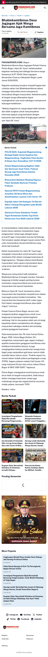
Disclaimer (30, 635)
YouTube (27, 615)
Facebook (25, 619)
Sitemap (5, 646)
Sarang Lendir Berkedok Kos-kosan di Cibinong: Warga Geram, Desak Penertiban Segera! (35, 443)
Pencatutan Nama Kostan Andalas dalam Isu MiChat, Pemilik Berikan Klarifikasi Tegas (35, 467)
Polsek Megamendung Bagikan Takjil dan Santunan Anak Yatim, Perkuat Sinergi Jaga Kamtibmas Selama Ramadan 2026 (22, 170)
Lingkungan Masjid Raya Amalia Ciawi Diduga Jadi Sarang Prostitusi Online (22, 558)
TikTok (13, 619)
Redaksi (4, 635)
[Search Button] (45, 8)
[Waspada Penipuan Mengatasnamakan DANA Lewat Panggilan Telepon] (35, 406)
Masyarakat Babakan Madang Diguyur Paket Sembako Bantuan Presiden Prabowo (23, 183)
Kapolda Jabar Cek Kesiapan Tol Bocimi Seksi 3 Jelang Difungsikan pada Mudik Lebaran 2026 (23, 204)
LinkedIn (38, 619)
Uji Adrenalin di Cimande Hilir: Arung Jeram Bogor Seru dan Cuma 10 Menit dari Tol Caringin (12, 443)
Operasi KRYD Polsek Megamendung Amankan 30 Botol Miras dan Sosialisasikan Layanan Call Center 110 (23, 194)
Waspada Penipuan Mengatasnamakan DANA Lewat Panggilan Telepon (35, 418)
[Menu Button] (3, 8)
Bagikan (40, 32)
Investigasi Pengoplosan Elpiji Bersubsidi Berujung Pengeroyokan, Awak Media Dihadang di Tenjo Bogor (12, 418)
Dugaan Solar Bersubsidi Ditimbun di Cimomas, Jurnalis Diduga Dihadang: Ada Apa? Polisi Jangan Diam (12, 467)
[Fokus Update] (24, 7)
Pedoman (29, 639)
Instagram (13, 615)
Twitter (39, 615)
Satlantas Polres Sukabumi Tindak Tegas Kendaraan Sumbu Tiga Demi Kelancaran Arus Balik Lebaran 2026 (22, 215)
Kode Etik (5, 639)
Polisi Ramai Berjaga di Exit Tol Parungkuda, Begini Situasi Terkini (22, 567)
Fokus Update (27, 652)
